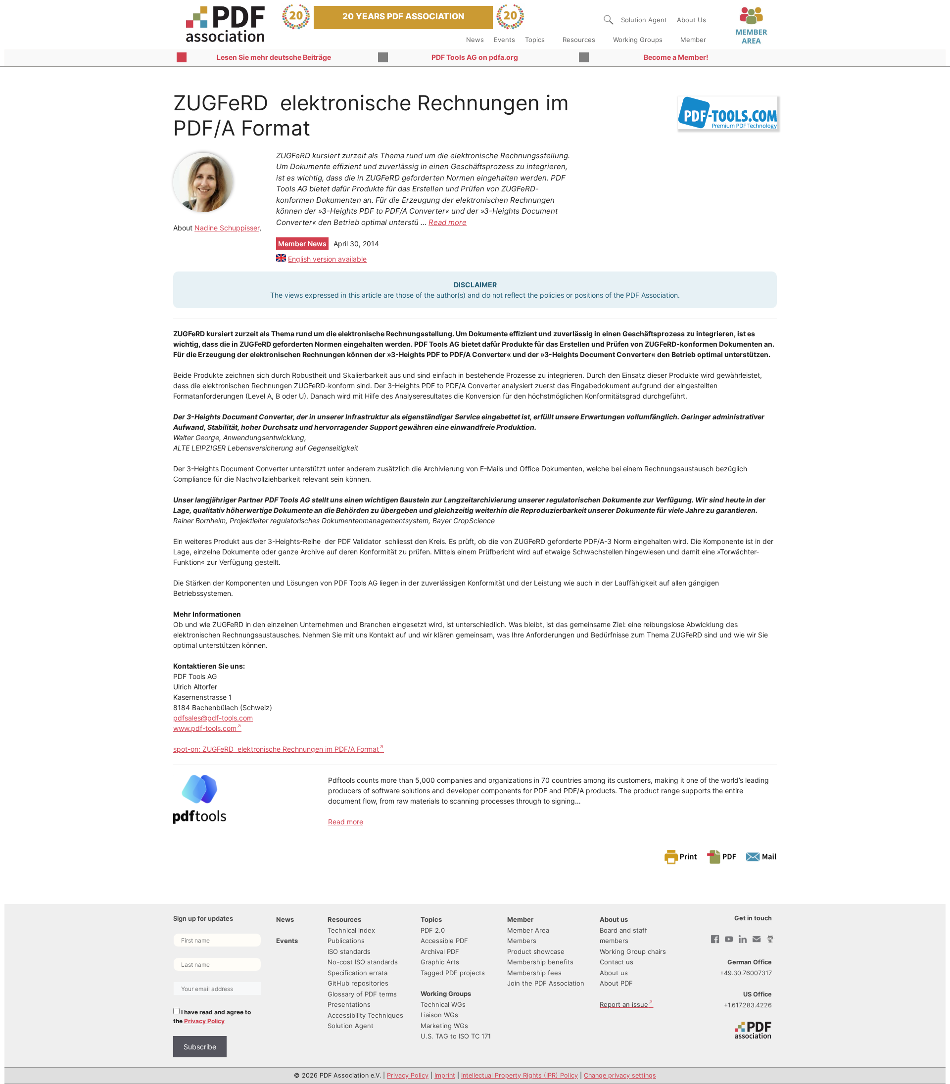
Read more (447, 222)
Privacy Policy (204, 1021)
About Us (691, 20)
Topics (535, 40)
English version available (327, 259)
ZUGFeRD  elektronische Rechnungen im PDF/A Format (290, 749)
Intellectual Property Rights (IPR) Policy (519, 1075)
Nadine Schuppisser (226, 228)
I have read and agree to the (212, 1016)
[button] (608, 19)
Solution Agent (644, 20)
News (475, 40)
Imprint (444, 1075)
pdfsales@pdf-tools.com (213, 718)
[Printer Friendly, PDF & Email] (720, 856)
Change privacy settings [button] (620, 1075)
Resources (579, 40)
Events (504, 40)
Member (693, 40)
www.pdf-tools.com (205, 728)
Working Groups (638, 40)
